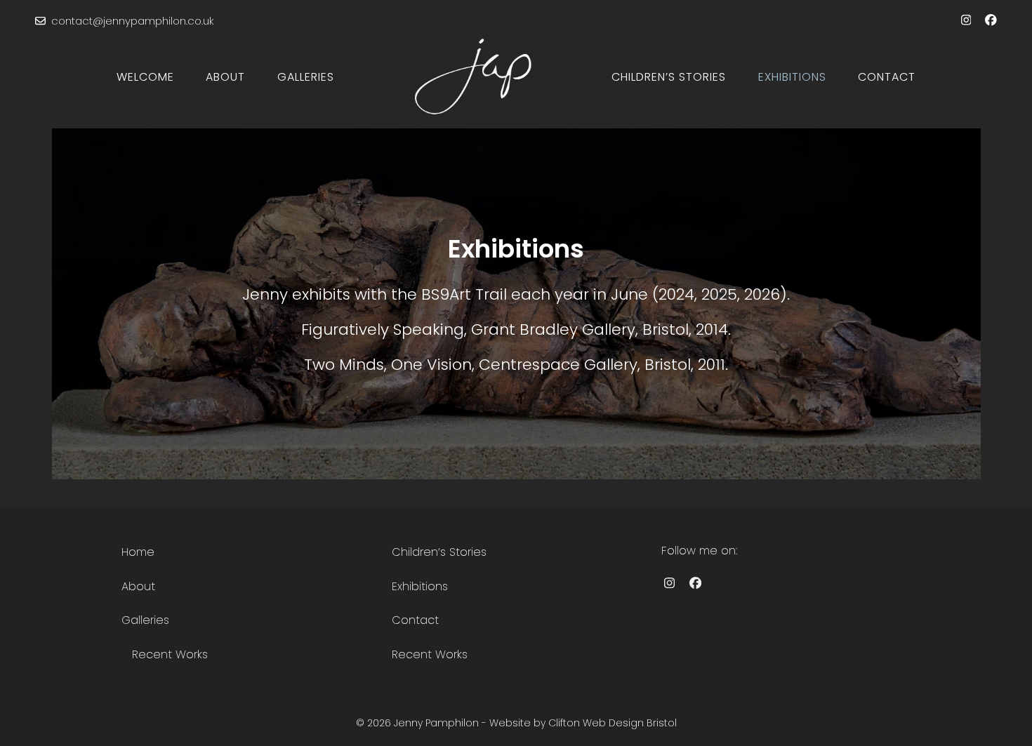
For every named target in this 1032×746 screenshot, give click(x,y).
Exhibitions (420, 586)
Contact (415, 620)
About (138, 586)
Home (137, 552)
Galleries (145, 620)
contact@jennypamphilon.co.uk (132, 20)
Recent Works (170, 654)
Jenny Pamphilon (436, 723)
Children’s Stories (439, 552)
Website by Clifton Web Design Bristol (583, 723)
